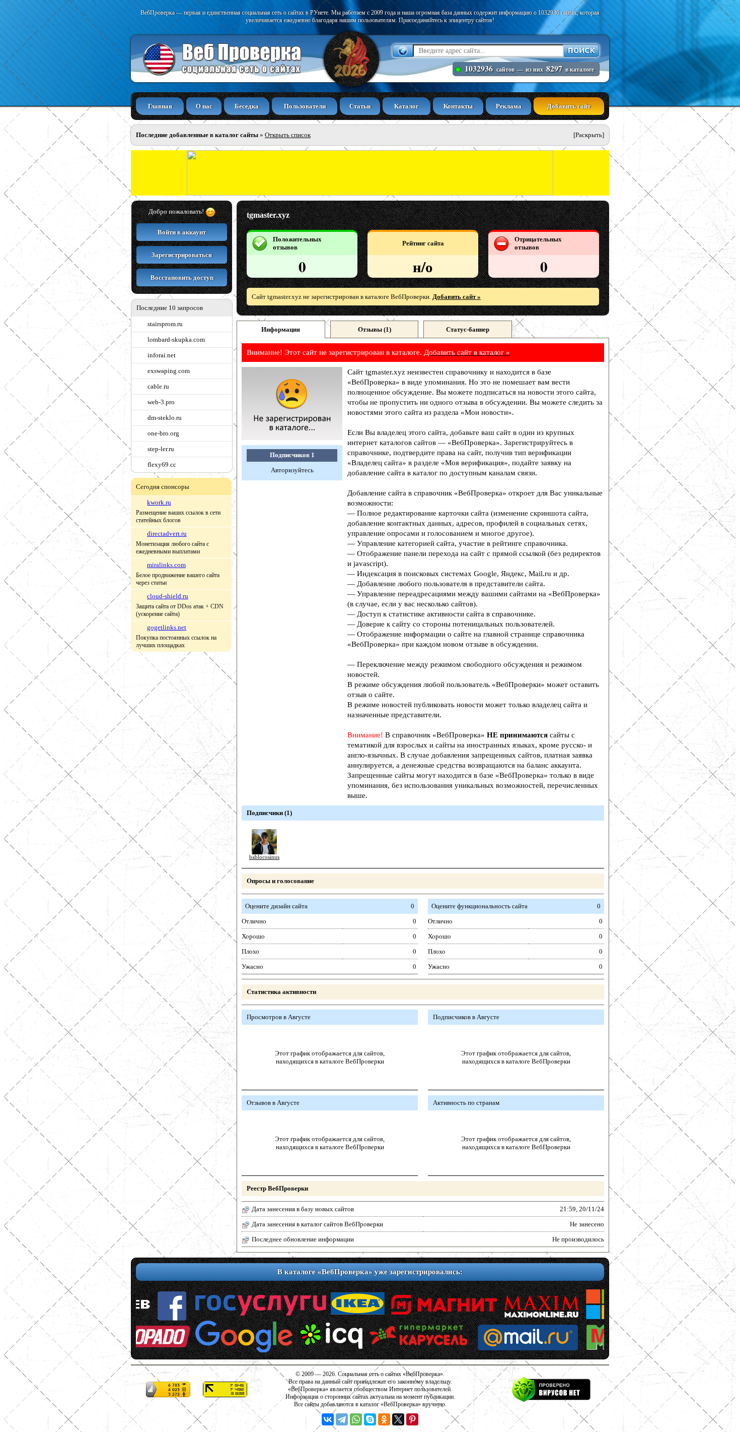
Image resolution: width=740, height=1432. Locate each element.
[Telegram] (342, 1419)
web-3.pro (161, 402)
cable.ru (158, 386)
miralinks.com (166, 565)
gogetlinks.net (166, 627)
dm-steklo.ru (164, 417)
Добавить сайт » (456, 296)
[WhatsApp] (356, 1419)
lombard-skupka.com (176, 339)
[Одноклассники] (384, 1419)
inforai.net (161, 355)
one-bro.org (163, 433)
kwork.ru (159, 502)
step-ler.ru (160, 449)
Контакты (458, 106)
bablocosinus (264, 857)
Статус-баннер (467, 329)
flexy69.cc (161, 464)
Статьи (360, 106)
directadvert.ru (167, 533)
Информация (280, 329)
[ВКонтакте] (328, 1419)
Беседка (247, 106)
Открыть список (288, 135)
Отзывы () (374, 329)
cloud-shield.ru (167, 596)
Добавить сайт (568, 106)
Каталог (406, 106)
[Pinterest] (412, 1419)
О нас (204, 106)
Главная (160, 106)
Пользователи (305, 106)
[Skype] (370, 1419)
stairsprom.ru (165, 324)
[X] (398, 1419)
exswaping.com (168, 371)
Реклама (509, 106)
